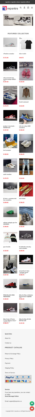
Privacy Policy (9, 358)
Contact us (8, 343)
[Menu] (32, 7)
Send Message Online (12, 396)
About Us (7, 338)
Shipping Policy (9, 368)
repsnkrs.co (17, 411)
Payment (7, 363)
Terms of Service (10, 372)
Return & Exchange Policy (12, 353)
